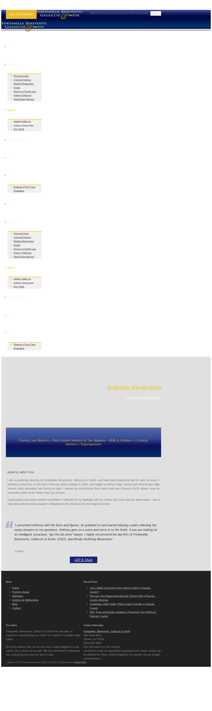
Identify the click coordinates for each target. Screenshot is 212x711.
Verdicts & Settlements (25, 600)
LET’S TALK (83, 560)
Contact (16, 608)
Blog (14, 604)
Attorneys (17, 596)
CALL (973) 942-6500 (21, 14)
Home (15, 588)
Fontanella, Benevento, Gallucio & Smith (106, 631)
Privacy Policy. (81, 662)
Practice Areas (20, 592)
